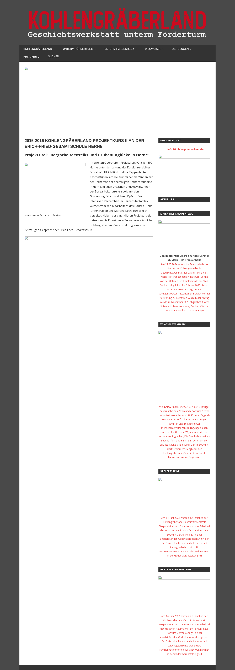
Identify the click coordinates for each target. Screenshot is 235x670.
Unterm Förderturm (78, 48)
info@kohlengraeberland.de (185, 149)
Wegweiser (153, 48)
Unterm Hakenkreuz (119, 48)
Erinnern (30, 57)
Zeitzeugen (180, 48)
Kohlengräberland (37, 48)
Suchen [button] (53, 56)
